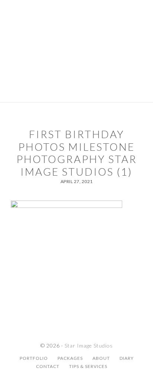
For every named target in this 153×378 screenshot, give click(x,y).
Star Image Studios (76, 31)
